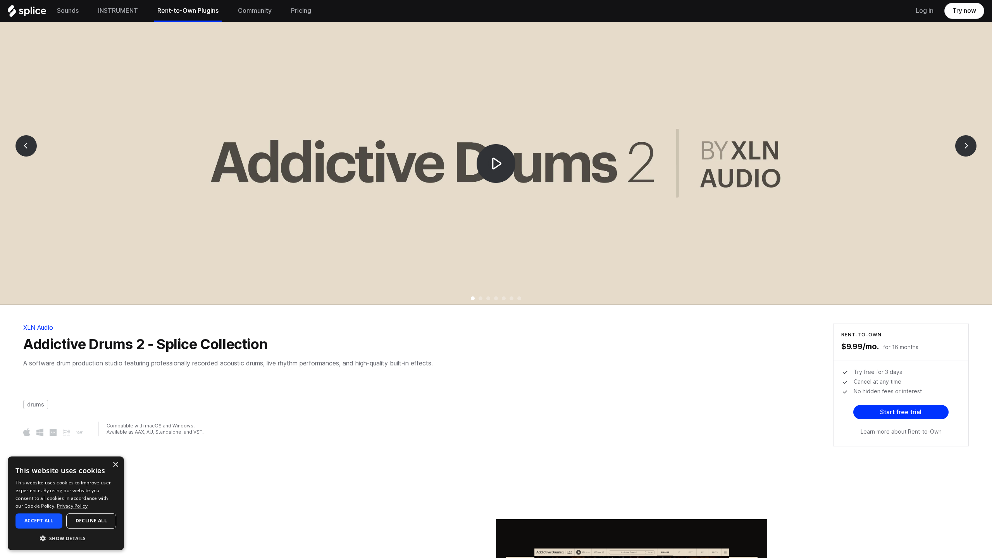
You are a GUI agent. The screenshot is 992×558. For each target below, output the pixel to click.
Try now (964, 10)
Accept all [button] (38, 520)
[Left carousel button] (26, 146)
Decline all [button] (91, 520)
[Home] (27, 13)
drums (35, 404)
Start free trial (900, 412)
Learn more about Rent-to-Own (901, 432)
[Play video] (496, 163)
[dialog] (66, 503)
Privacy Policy (72, 506)
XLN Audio (38, 327)
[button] (66, 538)
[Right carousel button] (965, 146)
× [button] (115, 465)
